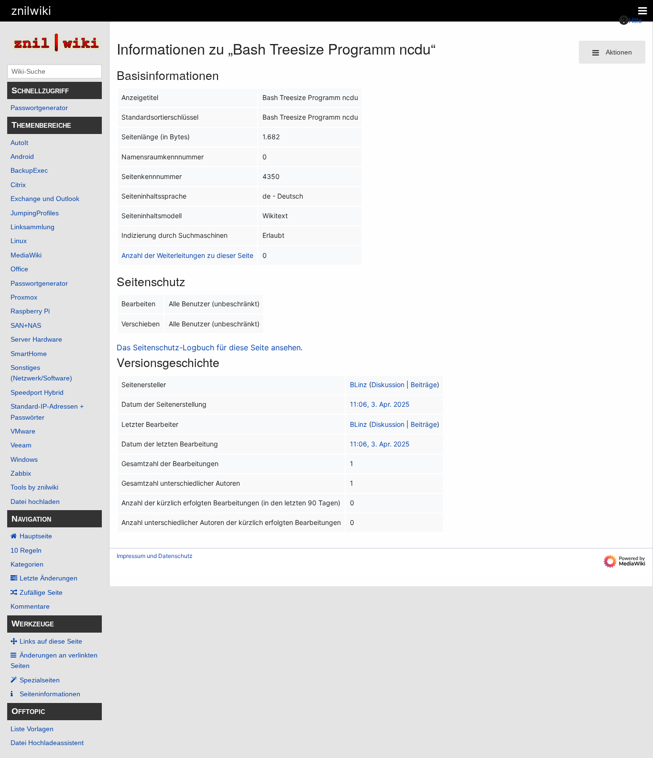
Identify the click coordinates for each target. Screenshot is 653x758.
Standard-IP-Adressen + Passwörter (47, 411)
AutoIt (19, 142)
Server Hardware (36, 339)
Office (19, 269)
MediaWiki (26, 255)
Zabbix (21, 473)
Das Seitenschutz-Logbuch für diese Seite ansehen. (210, 347)
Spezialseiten (40, 680)
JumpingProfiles (35, 213)
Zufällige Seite (41, 592)
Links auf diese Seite (51, 641)
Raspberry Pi (30, 311)
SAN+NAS (26, 325)
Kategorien (27, 564)
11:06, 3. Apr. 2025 (380, 404)
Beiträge (424, 384)
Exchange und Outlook (45, 198)
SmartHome (29, 353)
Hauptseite (36, 536)
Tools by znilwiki (34, 487)
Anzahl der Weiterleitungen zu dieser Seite (187, 255)
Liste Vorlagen (32, 729)
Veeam (21, 445)
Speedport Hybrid (37, 392)
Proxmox (24, 297)
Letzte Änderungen (48, 578)
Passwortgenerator (39, 107)
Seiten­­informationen (50, 694)
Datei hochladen (35, 501)
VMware (23, 431)
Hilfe (635, 20)
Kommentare (30, 606)
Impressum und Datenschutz (155, 555)
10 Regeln (26, 550)
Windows (24, 459)
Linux (19, 241)
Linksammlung (32, 227)
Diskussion (387, 384)
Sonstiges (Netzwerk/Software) (41, 373)
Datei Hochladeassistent (47, 743)
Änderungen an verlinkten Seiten (54, 660)
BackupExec (29, 170)
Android (22, 156)
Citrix (18, 185)
